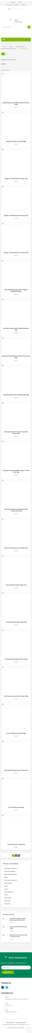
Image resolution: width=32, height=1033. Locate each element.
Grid (3, 54)
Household (7, 903)
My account (9, 4)
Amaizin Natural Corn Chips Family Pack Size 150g (16, 103)
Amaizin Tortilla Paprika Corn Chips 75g (16, 252)
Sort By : (3, 64)
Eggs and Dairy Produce (10, 874)
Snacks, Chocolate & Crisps (8, 48)
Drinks (6, 895)
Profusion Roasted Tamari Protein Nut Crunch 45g (16, 432)
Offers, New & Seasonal (10, 880)
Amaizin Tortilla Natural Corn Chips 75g (16, 215)
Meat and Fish (8, 883)
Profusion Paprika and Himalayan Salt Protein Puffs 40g (16, 510)
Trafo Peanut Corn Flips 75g (16, 844)
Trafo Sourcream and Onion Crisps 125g (16, 696)
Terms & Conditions (20, 1022)
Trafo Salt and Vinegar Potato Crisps (15, 659)
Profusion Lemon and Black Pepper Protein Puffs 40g (16, 471)
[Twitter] (6, 987)
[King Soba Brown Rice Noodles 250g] (6, 929)
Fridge (6, 886)
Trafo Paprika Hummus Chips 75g (16, 585)
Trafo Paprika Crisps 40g (16, 807)
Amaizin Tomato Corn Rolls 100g (16, 141)
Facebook (12, 2)
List (7, 54)
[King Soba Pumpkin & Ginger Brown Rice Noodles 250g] (6, 921)
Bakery (6, 877)
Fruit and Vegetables (9, 871)
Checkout (23, 4)
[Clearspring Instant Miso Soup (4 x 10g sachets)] (6, 937)
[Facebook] (2, 987)
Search (29, 27)
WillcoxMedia (21, 1027)
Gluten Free (7, 901)
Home (4, 46)
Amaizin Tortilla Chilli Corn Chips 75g (16, 178)
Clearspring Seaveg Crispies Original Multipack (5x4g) (16, 290)
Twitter (20, 2)
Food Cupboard (20, 46)
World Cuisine (7, 898)
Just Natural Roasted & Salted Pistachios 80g (16, 329)
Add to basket (13, 86)
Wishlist (16, 4)
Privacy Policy (10, 1022)
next (19, 855)
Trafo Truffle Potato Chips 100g (16, 733)
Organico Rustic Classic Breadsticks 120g (16, 395)
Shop (10, 46)
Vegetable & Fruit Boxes (10, 868)
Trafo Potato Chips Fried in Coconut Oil (16, 770)
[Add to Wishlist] (17, 86)
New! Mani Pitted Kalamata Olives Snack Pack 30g (16, 356)
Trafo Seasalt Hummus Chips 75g (16, 622)
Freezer (6, 889)
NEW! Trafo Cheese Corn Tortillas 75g (15, 548)
